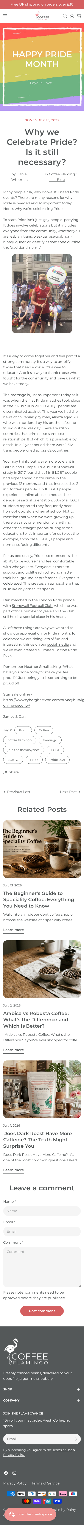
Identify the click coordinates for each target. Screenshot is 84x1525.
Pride (34, 760)
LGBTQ (13, 760)
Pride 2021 (57, 760)
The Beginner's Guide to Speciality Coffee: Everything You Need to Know (38, 899)
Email (9, 1222)
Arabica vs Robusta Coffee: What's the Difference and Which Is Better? (36, 1019)
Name (9, 1202)
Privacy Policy (14, 1483)
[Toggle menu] (5, 16)
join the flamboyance (24, 750)
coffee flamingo (20, 740)
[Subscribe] (75, 1439)
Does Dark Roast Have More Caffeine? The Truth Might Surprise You (37, 1139)
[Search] (65, 16)
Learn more (13, 930)
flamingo (50, 740)
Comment (13, 1242)
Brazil (23, 730)
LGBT (55, 750)
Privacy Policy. (14, 1455)
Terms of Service (46, 1483)
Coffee (44, 730)
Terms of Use (62, 1450)
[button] (42, 299)
